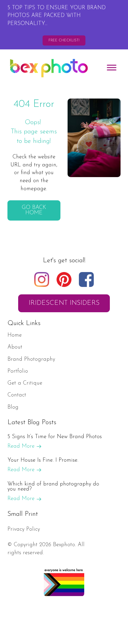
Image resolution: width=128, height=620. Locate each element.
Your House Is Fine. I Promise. (42, 460)
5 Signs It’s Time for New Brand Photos (54, 437)
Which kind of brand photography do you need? (53, 486)
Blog (12, 407)
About (14, 347)
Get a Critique (24, 383)
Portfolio (17, 371)
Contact (16, 395)
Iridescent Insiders (64, 303)
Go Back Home (34, 210)
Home (14, 335)
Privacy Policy (23, 529)
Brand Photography (31, 359)
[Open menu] (112, 67)
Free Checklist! (64, 40)
